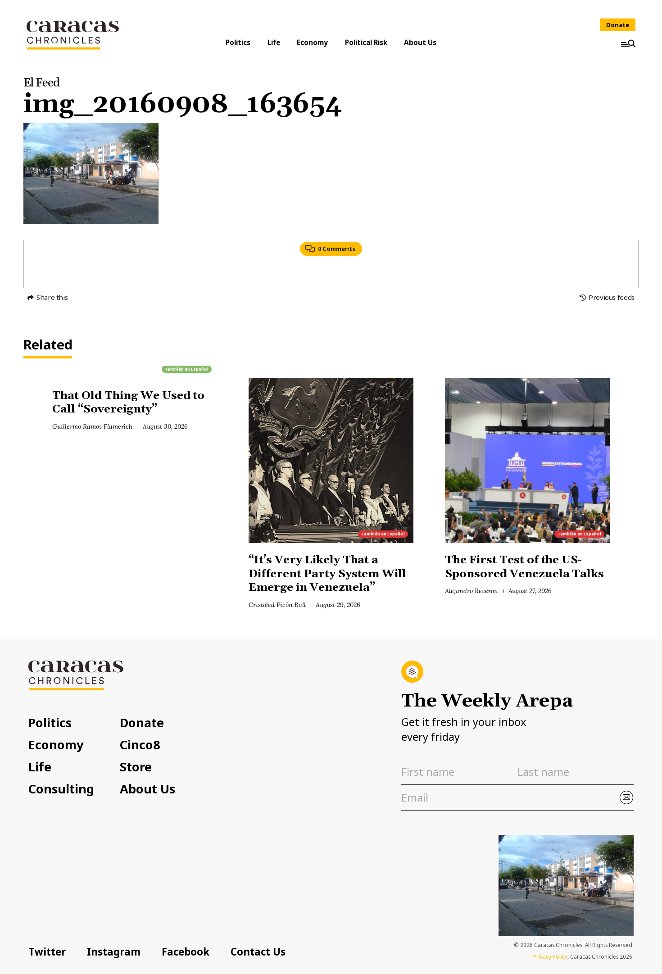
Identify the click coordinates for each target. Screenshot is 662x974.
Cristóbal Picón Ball (277, 605)
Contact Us (258, 952)
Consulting (61, 789)
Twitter (47, 952)
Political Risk (366, 42)
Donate (617, 25)
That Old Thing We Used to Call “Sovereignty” (128, 402)
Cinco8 (140, 744)
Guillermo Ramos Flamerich (92, 426)
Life (274, 42)
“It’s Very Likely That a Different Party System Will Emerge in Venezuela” (327, 573)
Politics (238, 42)
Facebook (185, 952)
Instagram (114, 952)
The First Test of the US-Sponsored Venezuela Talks (526, 566)
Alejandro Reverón (471, 591)
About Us (420, 42)
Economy (312, 42)
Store (136, 767)
